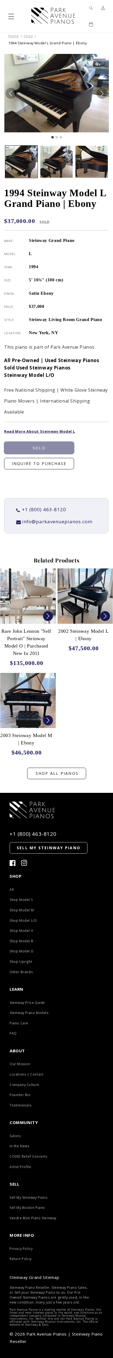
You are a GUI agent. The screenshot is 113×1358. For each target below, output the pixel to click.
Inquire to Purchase (39, 463)
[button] (11, 16)
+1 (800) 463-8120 (44, 509)
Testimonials (20, 1105)
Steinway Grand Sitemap (34, 1277)
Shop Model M (22, 910)
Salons (15, 1136)
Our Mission (20, 1064)
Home (13, 35)
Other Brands (21, 972)
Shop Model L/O (23, 920)
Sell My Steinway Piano (28, 1197)
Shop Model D (21, 951)
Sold (39, 447)
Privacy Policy (21, 1248)
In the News (19, 1146)
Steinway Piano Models (29, 1012)
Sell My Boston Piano (27, 1207)
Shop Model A (21, 930)
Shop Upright (21, 961)
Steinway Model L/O (29, 375)
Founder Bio (20, 1095)
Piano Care (19, 1023)
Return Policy (21, 1258)
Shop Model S (21, 899)
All (12, 889)
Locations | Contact (26, 1074)
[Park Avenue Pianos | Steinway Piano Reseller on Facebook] (13, 863)
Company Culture (24, 1084)
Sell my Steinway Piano (48, 847)
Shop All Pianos (57, 773)
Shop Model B (21, 941)
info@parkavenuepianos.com (57, 521)
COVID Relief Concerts (28, 1156)
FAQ (13, 1033)
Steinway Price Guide (27, 1002)
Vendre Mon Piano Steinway (33, 1218)
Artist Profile (20, 1167)
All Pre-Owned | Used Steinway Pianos (51, 360)
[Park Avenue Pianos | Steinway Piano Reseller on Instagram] (24, 863)
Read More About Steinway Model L (39, 431)
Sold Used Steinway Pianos (37, 368)
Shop (28, 35)
